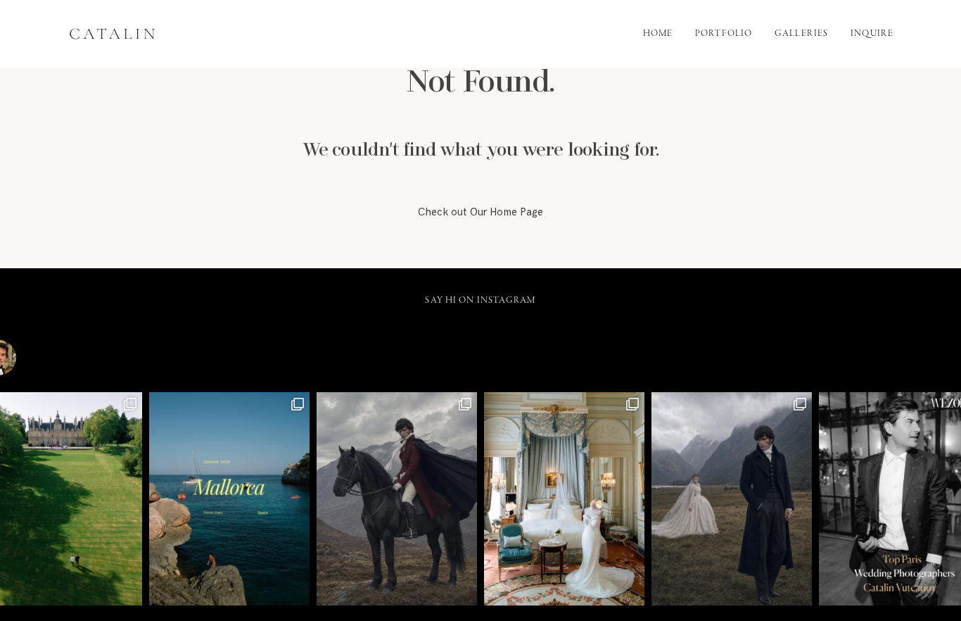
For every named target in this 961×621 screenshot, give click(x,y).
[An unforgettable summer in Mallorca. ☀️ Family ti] (229, 499)
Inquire (872, 34)
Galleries (801, 34)
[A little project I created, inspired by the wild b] (731, 499)
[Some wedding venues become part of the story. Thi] (564, 499)
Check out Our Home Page (480, 212)
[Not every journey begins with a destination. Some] (397, 499)
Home (658, 34)
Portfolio (723, 34)
